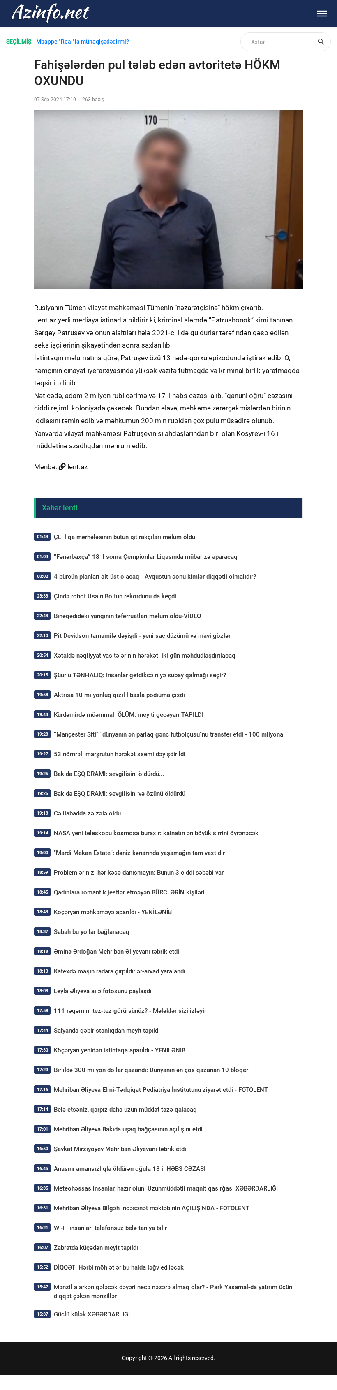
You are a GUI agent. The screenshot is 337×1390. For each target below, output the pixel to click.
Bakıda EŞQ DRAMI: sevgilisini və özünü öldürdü (119, 793)
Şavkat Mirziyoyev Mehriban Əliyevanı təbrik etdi (120, 1149)
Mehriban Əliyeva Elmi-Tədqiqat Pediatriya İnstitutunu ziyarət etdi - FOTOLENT (161, 1089)
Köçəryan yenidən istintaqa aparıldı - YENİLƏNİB (119, 1050)
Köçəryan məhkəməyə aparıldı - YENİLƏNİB (113, 912)
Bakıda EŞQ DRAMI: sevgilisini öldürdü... (109, 774)
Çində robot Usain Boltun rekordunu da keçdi (115, 596)
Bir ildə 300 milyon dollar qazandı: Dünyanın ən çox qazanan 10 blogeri (152, 1070)
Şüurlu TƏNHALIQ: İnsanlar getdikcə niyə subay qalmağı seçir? (140, 675)
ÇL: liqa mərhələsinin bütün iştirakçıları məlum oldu (124, 537)
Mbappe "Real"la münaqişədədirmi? (82, 41)
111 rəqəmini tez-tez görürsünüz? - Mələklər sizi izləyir (130, 1011)
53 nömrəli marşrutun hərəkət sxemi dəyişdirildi (119, 754)
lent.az (77, 467)
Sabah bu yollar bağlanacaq (91, 932)
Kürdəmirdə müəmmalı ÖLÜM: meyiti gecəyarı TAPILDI (128, 714)
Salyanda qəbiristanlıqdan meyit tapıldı (107, 1030)
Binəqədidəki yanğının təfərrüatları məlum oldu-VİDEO (127, 616)
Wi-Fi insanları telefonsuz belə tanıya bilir (110, 1228)
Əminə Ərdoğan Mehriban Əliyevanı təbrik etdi (116, 951)
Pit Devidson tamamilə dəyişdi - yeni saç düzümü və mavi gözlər (142, 635)
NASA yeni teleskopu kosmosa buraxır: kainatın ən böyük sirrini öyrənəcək (156, 833)
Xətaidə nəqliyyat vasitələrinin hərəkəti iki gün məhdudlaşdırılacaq (144, 655)
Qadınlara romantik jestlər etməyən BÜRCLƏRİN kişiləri (129, 892)
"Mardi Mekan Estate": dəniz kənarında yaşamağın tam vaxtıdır (139, 853)
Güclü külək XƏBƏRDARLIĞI (92, 1314)
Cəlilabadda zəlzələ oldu (87, 813)
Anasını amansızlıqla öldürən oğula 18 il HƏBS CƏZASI (129, 1168)
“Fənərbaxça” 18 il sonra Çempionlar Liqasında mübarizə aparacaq (146, 557)
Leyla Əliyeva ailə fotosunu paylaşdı (103, 991)
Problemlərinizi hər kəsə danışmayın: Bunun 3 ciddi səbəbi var (139, 872)
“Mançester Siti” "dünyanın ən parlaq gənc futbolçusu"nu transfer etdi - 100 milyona (168, 734)
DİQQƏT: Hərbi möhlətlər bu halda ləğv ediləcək (119, 1267)
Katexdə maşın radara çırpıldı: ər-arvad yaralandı (119, 971)
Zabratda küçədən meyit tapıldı (96, 1247)
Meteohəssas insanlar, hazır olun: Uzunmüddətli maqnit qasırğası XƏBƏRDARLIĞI (166, 1188)
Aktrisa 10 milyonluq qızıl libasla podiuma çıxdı (119, 695)
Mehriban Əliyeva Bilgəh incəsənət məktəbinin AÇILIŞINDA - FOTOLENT (151, 1208)
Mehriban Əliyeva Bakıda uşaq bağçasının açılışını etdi (128, 1129)
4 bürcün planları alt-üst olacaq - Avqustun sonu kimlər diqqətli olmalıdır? (155, 576)
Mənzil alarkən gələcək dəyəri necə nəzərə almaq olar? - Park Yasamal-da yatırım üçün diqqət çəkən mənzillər (173, 1291)
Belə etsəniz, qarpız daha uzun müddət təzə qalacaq (125, 1109)
